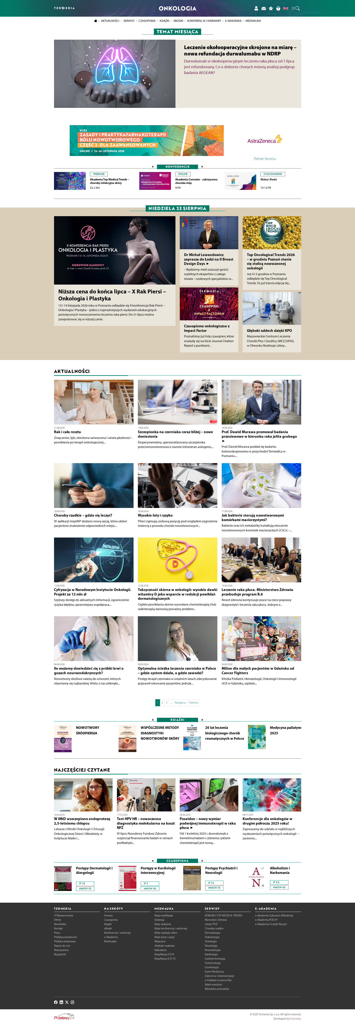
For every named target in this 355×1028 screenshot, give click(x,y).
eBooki (178, 21)
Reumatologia (212, 950)
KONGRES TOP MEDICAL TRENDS (223, 915)
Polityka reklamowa (65, 941)
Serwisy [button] (129, 21)
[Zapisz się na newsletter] (263, 8)
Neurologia (211, 945)
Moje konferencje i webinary (170, 928)
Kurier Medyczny (214, 971)
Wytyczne (160, 941)
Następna (180, 702)
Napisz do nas (62, 945)
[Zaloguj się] (256, 8)
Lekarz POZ (211, 924)
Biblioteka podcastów (217, 989)
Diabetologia (212, 937)
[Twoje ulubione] (271, 8)
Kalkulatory (160, 950)
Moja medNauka (163, 915)
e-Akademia (111, 937)
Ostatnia (193, 702)
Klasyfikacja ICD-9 (164, 954)
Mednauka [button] (253, 21)
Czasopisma (111, 920)
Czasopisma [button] (147, 21)
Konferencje (178, 166)
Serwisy (108, 915)
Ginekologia (212, 967)
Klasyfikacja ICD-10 (164, 958)
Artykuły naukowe (164, 945)
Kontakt (58, 928)
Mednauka (110, 941)
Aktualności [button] (110, 21)
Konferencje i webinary (117, 933)
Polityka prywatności (65, 937)
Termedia (295, 1018)
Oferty (57, 920)
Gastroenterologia (215, 958)
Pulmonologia (213, 963)
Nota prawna (61, 950)
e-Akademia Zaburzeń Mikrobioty (274, 915)
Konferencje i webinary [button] (204, 21)
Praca (57, 933)
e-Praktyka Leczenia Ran (218, 980)
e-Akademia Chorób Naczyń (271, 924)
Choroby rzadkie (214, 928)
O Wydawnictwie (63, 915)
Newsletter (60, 924)
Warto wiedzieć (213, 984)
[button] (295, 8)
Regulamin (60, 954)
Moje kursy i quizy (164, 937)
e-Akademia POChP (266, 920)
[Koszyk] (278, 8)
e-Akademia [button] (233, 21)
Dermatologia (212, 933)
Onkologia (211, 941)
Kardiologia (211, 954)
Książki (164, 21)
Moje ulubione (162, 924)
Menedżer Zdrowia (216, 920)
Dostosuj (159, 920)
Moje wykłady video (165, 933)
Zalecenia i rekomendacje (219, 976)
